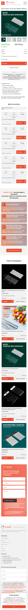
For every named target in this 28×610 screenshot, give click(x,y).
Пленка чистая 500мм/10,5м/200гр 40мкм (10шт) (12, 331)
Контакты (3, 550)
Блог (2, 546)
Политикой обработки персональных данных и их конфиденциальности (13, 512)
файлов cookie (15, 598)
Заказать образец (14, 67)
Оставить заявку (8, 500)
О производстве (5, 538)
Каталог (3, 540)
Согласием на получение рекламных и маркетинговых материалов (14, 509)
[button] (3, 39)
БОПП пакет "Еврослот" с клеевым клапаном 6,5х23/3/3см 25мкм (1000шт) (12, 409)
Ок (14, 606)
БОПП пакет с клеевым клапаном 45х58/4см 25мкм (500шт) (13, 291)
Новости (3, 548)
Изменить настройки (16, 603)
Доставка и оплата (5, 542)
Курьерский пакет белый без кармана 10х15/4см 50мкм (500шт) (12, 450)
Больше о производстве (14, 250)
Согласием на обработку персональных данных (13, 586)
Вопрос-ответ (4, 544)
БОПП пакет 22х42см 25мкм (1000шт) (10, 368)
